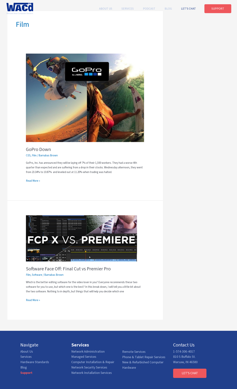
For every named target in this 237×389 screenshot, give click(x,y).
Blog (23, 367)
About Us (26, 351)
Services (26, 356)
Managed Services (83, 356)
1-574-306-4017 (184, 351)
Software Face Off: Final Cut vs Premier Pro (68, 268)
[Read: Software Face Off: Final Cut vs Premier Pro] (81, 238)
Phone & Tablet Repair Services (143, 357)
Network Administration (88, 351)
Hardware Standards (34, 362)
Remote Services (134, 351)
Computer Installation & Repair (92, 362)
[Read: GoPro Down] (85, 98)
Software (37, 275)
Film (34, 155)
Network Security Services (89, 367)
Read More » (33, 181)
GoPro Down (38, 149)
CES (28, 155)
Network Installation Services (91, 373)
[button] (189, 373)
